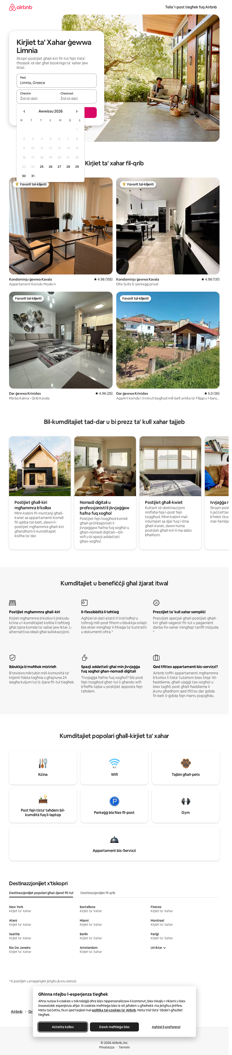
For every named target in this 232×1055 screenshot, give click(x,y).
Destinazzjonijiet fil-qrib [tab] (97, 893)
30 (24, 176)
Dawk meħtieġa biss (114, 1027)
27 (59, 167)
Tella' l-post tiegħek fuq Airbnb (191, 7)
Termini (124, 1047)
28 (68, 167)
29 (77, 167)
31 (32, 176)
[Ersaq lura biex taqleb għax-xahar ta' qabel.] (24, 111)
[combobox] (56, 82)
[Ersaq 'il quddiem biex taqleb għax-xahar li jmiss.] (76, 111)
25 (42, 167)
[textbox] (36, 98)
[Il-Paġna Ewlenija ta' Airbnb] (20, 7)
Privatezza (106, 1047)
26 (50, 167)
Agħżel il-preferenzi (166, 1027)
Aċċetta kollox (63, 1027)
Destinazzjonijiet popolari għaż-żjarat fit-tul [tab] (41, 893)
